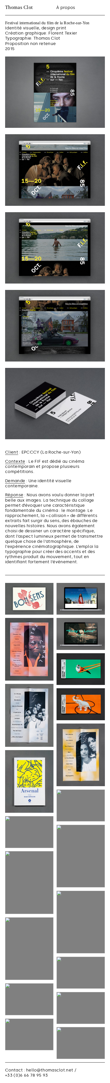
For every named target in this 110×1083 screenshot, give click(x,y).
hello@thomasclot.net (49, 1070)
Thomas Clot (19, 7)
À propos (65, 7)
